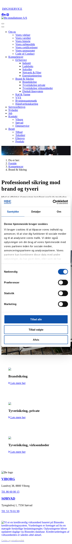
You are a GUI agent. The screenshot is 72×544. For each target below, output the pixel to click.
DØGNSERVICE (12, 8)
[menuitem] (12, 31)
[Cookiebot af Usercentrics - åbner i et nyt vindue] (52, 202)
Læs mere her (18, 383)
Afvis (36, 339)
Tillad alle (36, 319)
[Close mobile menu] (2, 26)
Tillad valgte (36, 329)
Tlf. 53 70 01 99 (10, 511)
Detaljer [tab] (36, 211)
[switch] (63, 282)
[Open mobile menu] (2, 23)
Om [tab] (59, 211)
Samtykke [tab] (13, 211)
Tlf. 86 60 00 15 (10, 491)
